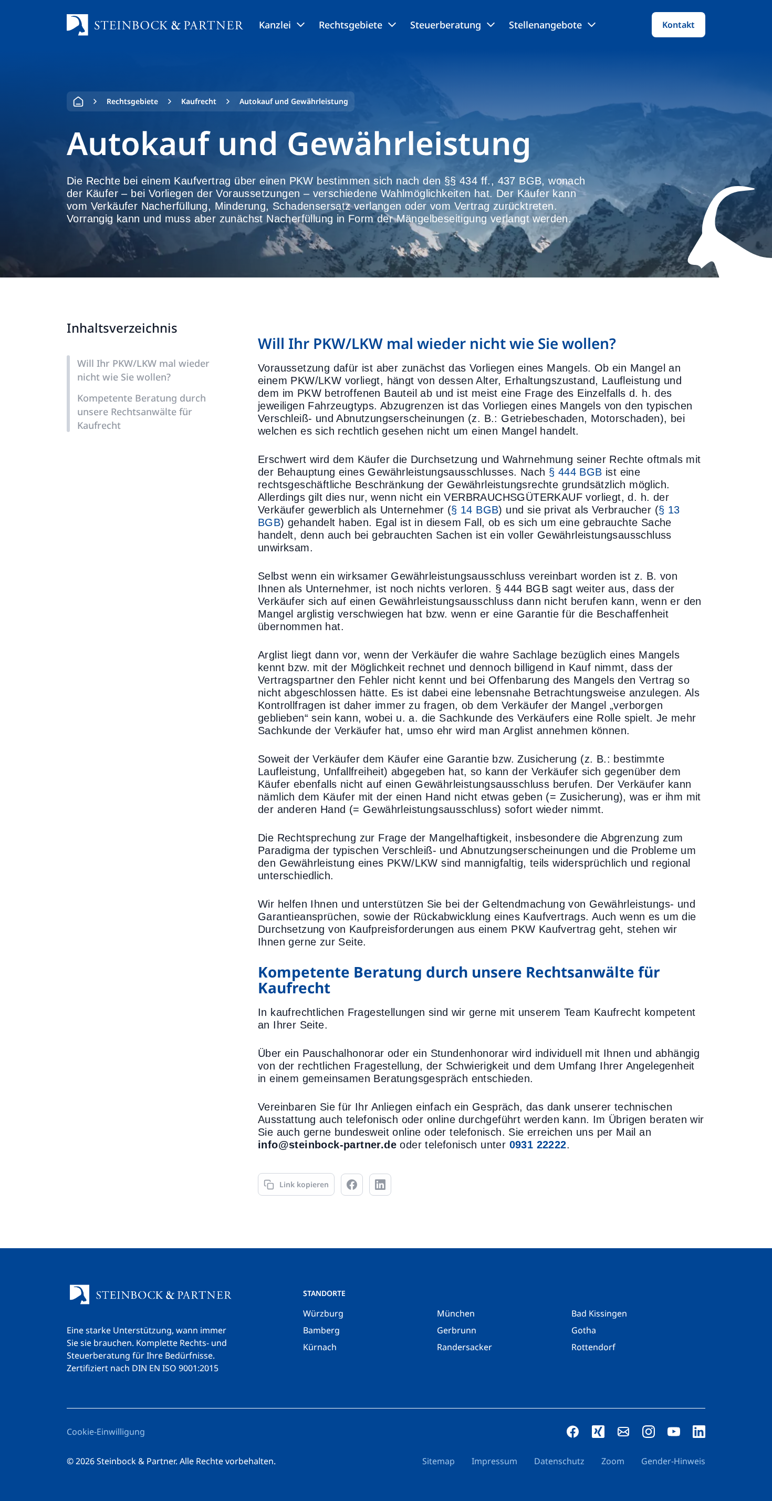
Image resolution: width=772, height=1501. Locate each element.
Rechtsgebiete (350, 24)
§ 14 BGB (474, 510)
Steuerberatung (445, 24)
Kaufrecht (198, 101)
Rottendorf (593, 1347)
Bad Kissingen (599, 1313)
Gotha (583, 1330)
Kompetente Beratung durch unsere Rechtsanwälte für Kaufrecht (141, 411)
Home (78, 101)
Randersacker (464, 1347)
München (456, 1313)
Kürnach (320, 1347)
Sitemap (438, 1461)
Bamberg (321, 1330)
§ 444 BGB (575, 472)
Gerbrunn (456, 1330)
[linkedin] (699, 1431)
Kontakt (678, 24)
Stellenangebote (545, 24)
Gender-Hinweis (673, 1461)
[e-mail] (623, 1431)
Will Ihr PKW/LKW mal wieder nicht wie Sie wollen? (143, 370)
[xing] (598, 1431)
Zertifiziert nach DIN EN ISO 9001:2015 (142, 1368)
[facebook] (573, 1431)
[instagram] (648, 1431)
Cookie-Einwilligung (106, 1431)
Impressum (494, 1461)
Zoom (612, 1461)
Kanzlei (275, 24)
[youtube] (673, 1431)
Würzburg (323, 1313)
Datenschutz (559, 1461)
